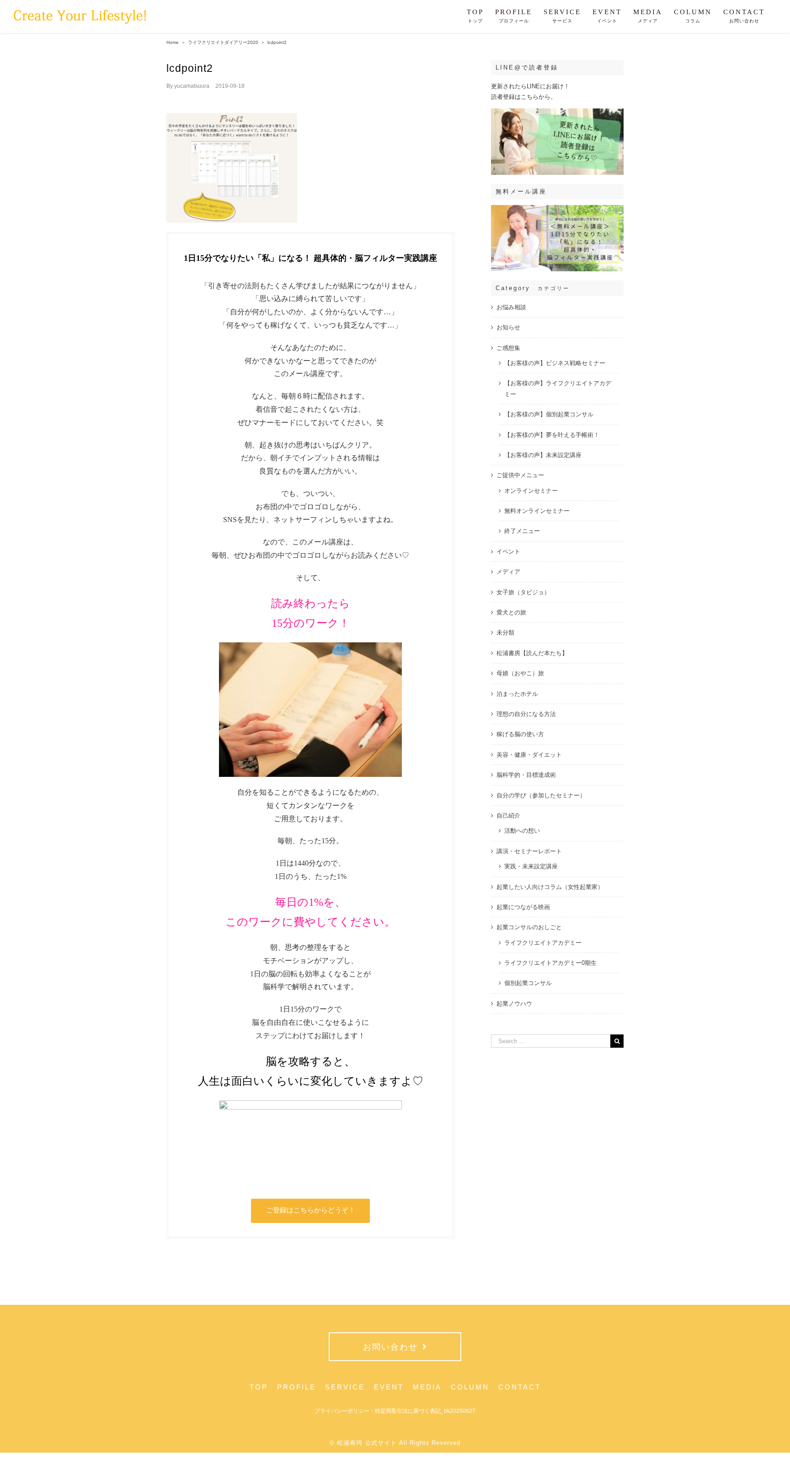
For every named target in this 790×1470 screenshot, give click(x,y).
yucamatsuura (191, 86)
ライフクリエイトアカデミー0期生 (550, 962)
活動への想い (522, 830)
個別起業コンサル (528, 983)
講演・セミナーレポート (529, 851)
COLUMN (470, 1387)
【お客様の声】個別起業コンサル (548, 414)
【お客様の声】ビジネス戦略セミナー (554, 363)
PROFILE (296, 1387)
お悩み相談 (511, 307)
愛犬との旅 (511, 612)
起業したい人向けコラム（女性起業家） (549, 886)
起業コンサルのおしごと (529, 927)
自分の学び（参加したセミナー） (541, 795)
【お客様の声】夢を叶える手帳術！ (551, 434)
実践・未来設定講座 (531, 866)
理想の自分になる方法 (526, 714)
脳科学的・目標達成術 (526, 774)
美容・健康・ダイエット (529, 754)
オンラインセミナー (531, 490)
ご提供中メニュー (520, 475)
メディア (508, 571)
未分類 (505, 632)
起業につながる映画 (523, 907)
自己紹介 (508, 815)
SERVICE (345, 1387)
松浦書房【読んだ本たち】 (532, 653)
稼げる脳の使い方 (520, 734)
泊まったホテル (517, 693)
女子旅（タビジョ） (523, 592)
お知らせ (508, 327)
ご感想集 (508, 348)
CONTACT (519, 1387)
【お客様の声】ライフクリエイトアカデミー (557, 388)
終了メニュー (522, 531)
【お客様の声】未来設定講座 (543, 455)
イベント (508, 551)
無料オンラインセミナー (537, 510)
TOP (259, 1387)
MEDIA (427, 1387)
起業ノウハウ (514, 1003)
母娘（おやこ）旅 (520, 673)
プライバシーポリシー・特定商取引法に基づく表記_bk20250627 (395, 1411)
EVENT (389, 1387)
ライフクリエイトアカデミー (543, 942)
